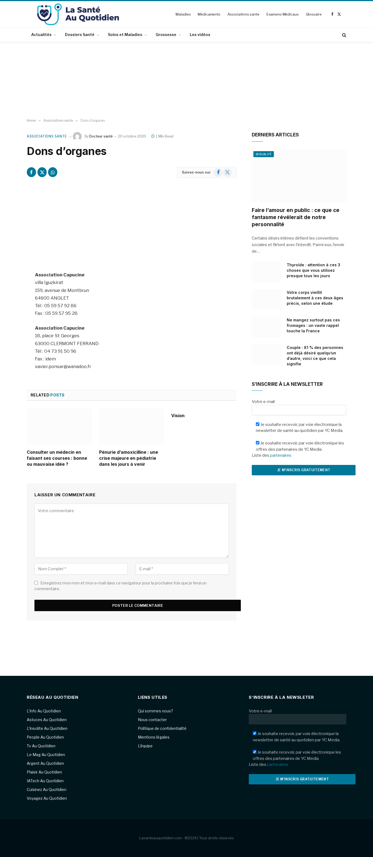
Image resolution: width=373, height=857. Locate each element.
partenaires (280, 455)
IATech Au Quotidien (45, 780)
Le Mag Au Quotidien (46, 754)
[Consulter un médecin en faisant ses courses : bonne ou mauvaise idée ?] (59, 426)
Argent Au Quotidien (45, 763)
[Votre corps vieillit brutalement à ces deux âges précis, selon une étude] (267, 299)
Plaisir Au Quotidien (44, 772)
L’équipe (145, 745)
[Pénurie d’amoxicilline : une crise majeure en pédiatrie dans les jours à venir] (131, 426)
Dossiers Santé (79, 34)
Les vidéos (200, 34)
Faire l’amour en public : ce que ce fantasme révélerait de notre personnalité (295, 217)
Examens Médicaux (283, 14)
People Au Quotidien (45, 737)
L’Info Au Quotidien (44, 711)
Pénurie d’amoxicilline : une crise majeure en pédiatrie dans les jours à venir (128, 458)
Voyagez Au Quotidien (47, 798)
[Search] (343, 35)
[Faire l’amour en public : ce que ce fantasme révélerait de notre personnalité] (299, 176)
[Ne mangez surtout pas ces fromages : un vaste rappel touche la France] (267, 327)
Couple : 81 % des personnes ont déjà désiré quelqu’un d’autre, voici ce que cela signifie (315, 355)
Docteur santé (101, 136)
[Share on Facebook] (31, 172)
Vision (178, 415)
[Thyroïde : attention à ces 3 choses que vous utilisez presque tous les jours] (267, 272)
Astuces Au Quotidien (47, 719)
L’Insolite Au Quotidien (47, 728)
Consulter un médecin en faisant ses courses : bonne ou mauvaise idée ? (57, 458)
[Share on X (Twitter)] (42, 172)
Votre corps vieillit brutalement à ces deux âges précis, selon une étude (315, 298)
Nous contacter (152, 719)
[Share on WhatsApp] (52, 172)
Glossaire (314, 14)
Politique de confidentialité (162, 728)
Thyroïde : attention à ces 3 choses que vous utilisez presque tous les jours (313, 270)
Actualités (41, 34)
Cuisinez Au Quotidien (46, 789)
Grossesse (166, 34)
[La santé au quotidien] (78, 14)
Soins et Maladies (125, 34)
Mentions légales (154, 737)
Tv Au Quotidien (41, 745)
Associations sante (243, 14)
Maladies (183, 14)
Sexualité (264, 154)
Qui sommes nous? (155, 711)
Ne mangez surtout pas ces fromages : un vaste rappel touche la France (313, 325)
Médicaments (209, 14)
